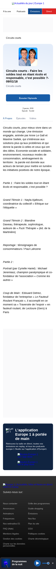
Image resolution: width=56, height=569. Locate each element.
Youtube (20, 498)
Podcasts (21, 11)
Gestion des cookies (12, 539)
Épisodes (21, 118)
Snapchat (25, 498)
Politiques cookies (36, 533)
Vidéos (32, 118)
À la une (7, 11)
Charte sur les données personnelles (14, 545)
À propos (7, 118)
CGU (30, 528)
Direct (49, 11)
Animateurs (8, 513)
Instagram (10, 498)
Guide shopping (35, 508)
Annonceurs (8, 508)
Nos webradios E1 (11, 523)
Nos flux (32, 518)
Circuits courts (13, 38)
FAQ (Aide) (8, 528)
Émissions (35, 11)
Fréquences (8, 518)
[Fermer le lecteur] (53, 563)
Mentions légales (11, 533)
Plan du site (33, 523)
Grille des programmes (39, 503)
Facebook (15, 498)
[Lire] (37, 563)
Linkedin (30, 498)
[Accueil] (28, 3)
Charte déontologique (38, 539)
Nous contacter (10, 503)
